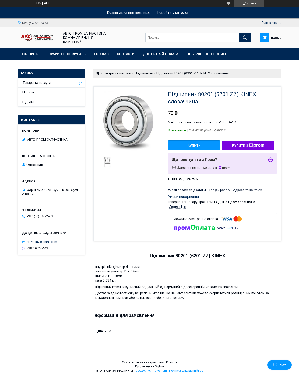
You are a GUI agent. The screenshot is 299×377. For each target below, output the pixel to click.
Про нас (101, 54)
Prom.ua (171, 362)
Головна (30, 54)
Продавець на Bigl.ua (149, 366)
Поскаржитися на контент (150, 370)
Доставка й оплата (160, 54)
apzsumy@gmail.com (42, 241)
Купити (194, 145)
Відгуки (28, 102)
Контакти (126, 54)
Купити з (240, 145)
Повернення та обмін (206, 54)
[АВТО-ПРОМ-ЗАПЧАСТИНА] (37, 41)
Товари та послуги (63, 54)
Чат (283, 365)
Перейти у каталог (173, 12)
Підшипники (144, 73)
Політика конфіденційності (187, 370)
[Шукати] (245, 37)
